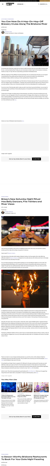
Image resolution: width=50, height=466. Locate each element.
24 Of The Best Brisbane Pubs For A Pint (24, 396)
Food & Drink (4, 196)
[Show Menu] (2, 4)
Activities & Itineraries (7, 19)
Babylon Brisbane (14, 258)
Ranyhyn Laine (8, 31)
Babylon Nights (11, 253)
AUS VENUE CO (31, 371)
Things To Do (4, 393)
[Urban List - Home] (10, 4)
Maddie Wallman (9, 211)
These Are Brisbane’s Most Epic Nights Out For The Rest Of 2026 (8, 397)
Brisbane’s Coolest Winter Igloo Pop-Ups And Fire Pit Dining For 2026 (41, 397)
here (15, 99)
